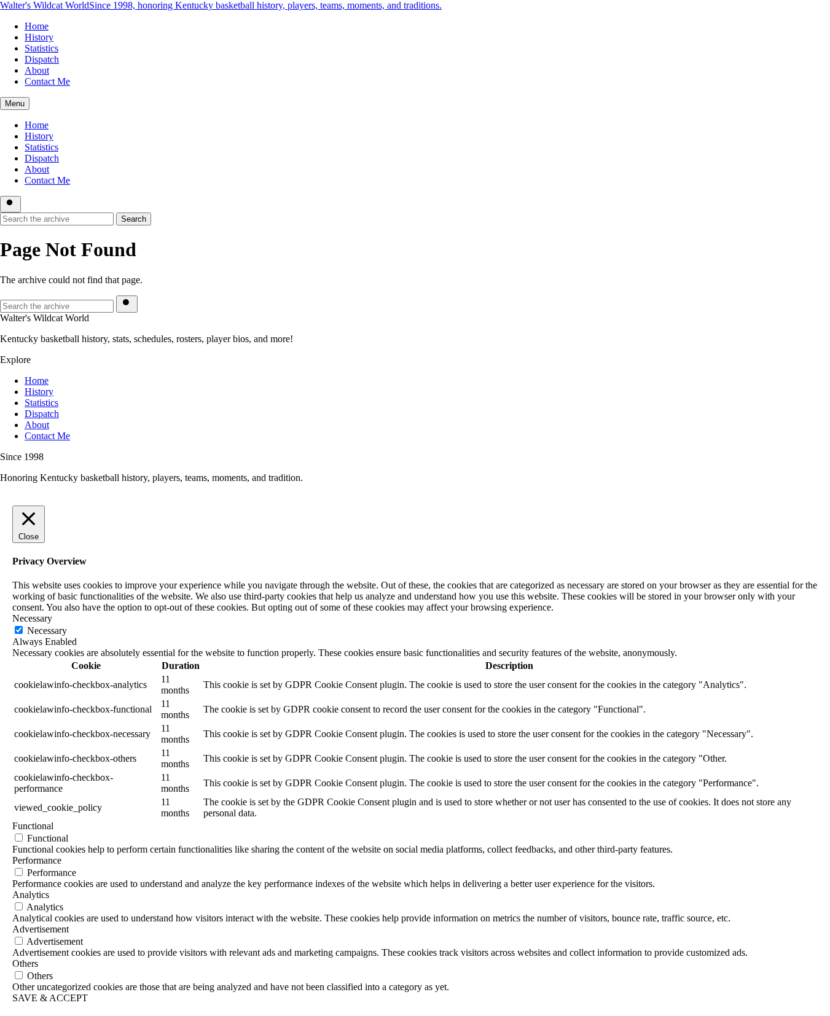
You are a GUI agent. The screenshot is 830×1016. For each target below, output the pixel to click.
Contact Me (47, 81)
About (37, 70)
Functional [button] (32, 826)
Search (133, 219)
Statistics (41, 48)
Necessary (47, 630)
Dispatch (42, 59)
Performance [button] (36, 860)
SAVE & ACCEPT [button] (50, 998)
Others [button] (25, 963)
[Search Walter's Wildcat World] (10, 204)
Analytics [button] (30, 894)
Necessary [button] (32, 618)
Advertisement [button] (40, 929)
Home (37, 26)
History (39, 37)
